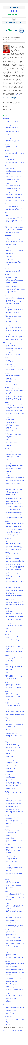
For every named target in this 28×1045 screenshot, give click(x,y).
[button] (14, 19)
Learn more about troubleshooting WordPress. (13, 1030)
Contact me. (17, 94)
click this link (9, 100)
